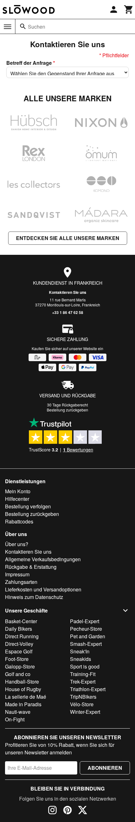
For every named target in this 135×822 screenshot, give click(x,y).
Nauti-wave (17, 711)
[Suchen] (23, 26)
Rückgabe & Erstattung (31, 566)
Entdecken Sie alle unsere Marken (67, 238)
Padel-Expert (84, 621)
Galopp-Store (20, 666)
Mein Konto (17, 491)
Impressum (17, 574)
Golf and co (17, 674)
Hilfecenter (17, 498)
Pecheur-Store (86, 628)
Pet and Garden (87, 636)
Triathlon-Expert (87, 689)
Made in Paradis (23, 704)
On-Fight (14, 719)
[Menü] (7, 26)
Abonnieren (105, 767)
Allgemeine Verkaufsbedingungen (43, 559)
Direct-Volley (19, 643)
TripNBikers (83, 696)
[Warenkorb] (129, 9)
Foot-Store (17, 659)
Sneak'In (79, 651)
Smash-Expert (86, 643)
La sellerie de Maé (25, 696)
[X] (83, 811)
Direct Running (22, 636)
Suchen (36, 26)
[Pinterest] (67, 811)
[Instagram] (52, 811)
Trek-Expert (82, 681)
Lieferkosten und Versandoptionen (43, 589)
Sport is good (85, 666)
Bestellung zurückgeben (67, 409)
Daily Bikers (18, 628)
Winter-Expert (85, 711)
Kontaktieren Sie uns (67, 292)
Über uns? (16, 544)
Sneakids (80, 659)
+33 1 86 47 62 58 (67, 312)
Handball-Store (22, 681)
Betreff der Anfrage (30, 62)
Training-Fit (82, 674)
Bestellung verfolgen (28, 506)
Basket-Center (21, 621)
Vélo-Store (82, 704)
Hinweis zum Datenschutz (34, 597)
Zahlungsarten (21, 581)
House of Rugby (23, 689)
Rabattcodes (19, 521)
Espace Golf (18, 651)
